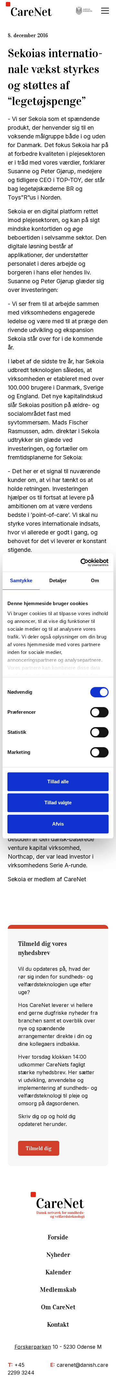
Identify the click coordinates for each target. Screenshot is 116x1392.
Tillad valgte (58, 802)
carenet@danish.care (82, 1365)
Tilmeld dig (39, 1148)
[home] (29, 10)
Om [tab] (95, 580)
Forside (58, 1237)
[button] (103, 10)
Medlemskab (58, 1289)
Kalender (58, 1272)
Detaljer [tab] (58, 580)
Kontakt (58, 1324)
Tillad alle (58, 781)
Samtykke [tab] (21, 580)
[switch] (99, 712)
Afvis (58, 824)
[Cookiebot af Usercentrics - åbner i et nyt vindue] (82, 562)
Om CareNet (58, 1307)
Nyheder (58, 1254)
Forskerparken (33, 1347)
